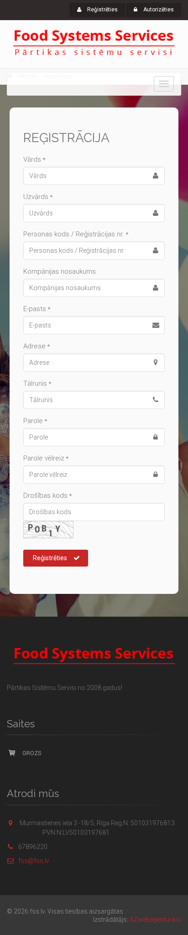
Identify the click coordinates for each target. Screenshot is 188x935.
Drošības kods (47, 495)
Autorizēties (158, 9)
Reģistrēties (102, 9)
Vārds (34, 159)
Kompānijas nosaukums (59, 271)
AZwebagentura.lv (155, 919)
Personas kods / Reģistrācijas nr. (75, 234)
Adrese (36, 346)
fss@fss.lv (33, 860)
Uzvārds (37, 197)
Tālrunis (37, 383)
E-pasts (36, 309)
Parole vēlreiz (45, 458)
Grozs (31, 753)
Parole (35, 421)
